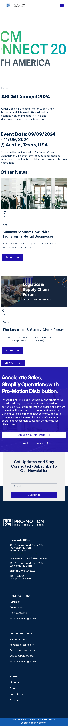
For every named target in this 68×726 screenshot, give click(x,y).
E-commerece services (22, 650)
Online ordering (18, 613)
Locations (16, 694)
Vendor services (18, 639)
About (14, 688)
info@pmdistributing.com (24, 553)
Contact (15, 700)
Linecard (15, 682)
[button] (62, 5)
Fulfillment (15, 602)
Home (13, 676)
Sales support (18, 607)
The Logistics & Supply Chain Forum (33, 329)
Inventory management (23, 619)
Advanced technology (22, 645)
